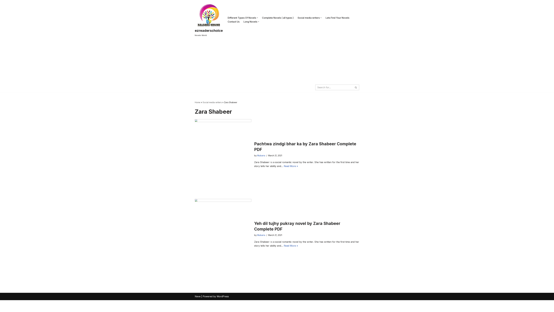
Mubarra (261, 155)
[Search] (356, 87)
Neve (198, 296)
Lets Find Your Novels (337, 17)
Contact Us (233, 21)
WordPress (223, 296)
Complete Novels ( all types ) (278, 17)
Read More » (291, 166)
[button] (257, 17)
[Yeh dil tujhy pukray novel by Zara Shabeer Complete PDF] (223, 234)
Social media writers (212, 102)
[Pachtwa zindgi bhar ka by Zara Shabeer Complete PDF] (223, 154)
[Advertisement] (277, 61)
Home (197, 102)
